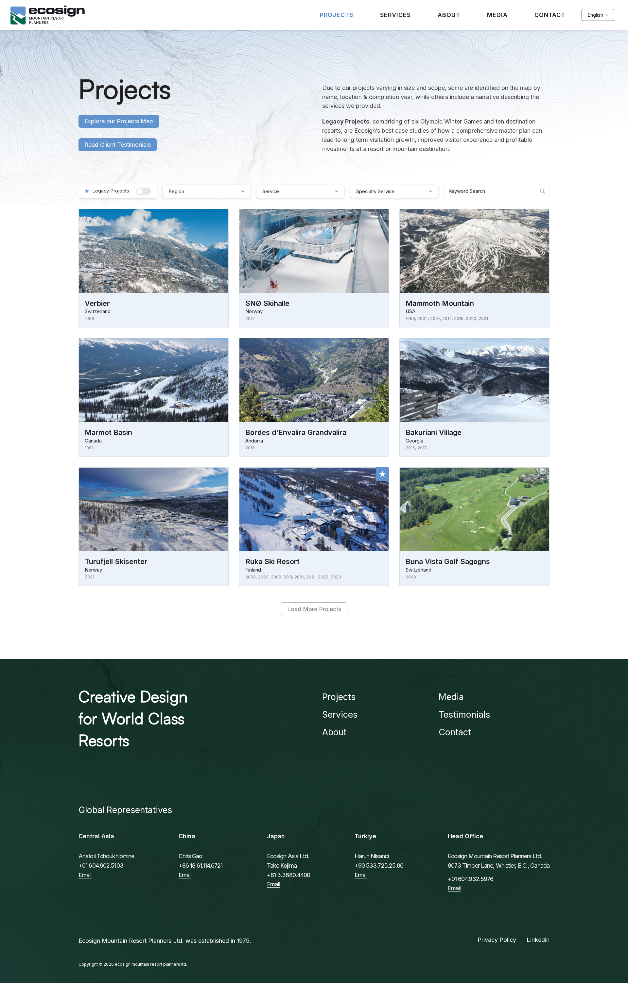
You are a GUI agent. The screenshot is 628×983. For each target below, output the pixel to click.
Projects (339, 696)
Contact (455, 732)
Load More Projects (314, 609)
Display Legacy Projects (143, 191)
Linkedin (538, 939)
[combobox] (497, 191)
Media (451, 696)
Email (85, 875)
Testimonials (464, 714)
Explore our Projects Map (118, 121)
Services (340, 714)
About (334, 732)
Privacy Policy (497, 939)
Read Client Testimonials (117, 144)
